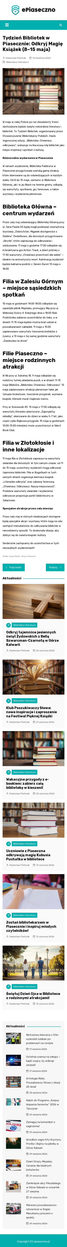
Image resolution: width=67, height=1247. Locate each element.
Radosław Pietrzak (16, 58)
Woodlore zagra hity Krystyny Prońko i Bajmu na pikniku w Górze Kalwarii (43, 1143)
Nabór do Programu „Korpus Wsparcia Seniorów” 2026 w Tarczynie (42, 1104)
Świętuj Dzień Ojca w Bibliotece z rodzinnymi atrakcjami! (33, 996)
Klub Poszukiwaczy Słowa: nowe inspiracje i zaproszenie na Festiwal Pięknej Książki (31, 712)
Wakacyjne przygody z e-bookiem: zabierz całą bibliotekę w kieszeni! (27, 783)
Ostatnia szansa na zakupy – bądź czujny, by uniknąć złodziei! (43, 1061)
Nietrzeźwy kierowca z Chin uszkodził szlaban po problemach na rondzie (42, 1039)
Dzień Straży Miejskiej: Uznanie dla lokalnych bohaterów (39, 1165)
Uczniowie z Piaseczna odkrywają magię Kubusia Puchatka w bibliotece (28, 855)
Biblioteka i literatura (17, 62)
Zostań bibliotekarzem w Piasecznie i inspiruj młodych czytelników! (31, 926)
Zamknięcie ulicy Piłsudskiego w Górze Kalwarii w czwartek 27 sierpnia (43, 1187)
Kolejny (53, 567)
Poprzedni (15, 567)
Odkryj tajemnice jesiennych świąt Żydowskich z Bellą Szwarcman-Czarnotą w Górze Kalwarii (32, 638)
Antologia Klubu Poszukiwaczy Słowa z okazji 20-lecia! (43, 1082)
